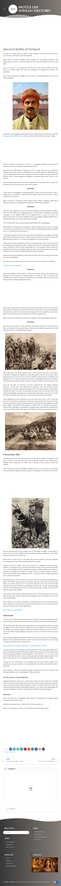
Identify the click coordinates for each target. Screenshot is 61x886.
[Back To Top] (57, 882)
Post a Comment (10, 752)
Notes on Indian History (21, 882)
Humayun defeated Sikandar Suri (13, 136)
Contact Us (9, 863)
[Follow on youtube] (55, 882)
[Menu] (4, 9)
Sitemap (38, 882)
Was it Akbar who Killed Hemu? (12, 610)
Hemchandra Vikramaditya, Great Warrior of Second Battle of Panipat (25, 646)
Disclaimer (32, 882)
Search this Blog (11, 866)
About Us (8, 861)
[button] (10, 749)
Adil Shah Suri (15, 62)
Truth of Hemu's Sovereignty (12, 265)
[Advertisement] (30, 33)
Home (8, 858)
